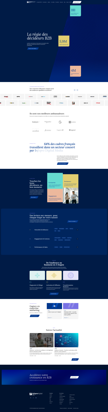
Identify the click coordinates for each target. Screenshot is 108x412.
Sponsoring (70, 402)
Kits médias (57, 2)
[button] (39, 2)
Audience (49, 2)
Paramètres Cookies (75, 408)
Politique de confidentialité (63, 408)
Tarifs (50, 400)
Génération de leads (72, 394)
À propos (67, 2)
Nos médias (53, 2)
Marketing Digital (61, 399)
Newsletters (61, 402)
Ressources (61, 2)
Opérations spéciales (72, 399)
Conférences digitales (62, 396)
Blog (64, 2)
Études (70, 396)
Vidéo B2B (60, 394)
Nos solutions (45, 2)
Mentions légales (70, 408)
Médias (50, 397)
